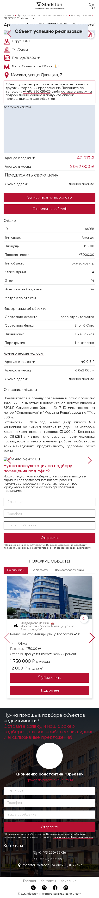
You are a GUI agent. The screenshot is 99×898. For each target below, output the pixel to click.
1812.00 (88, 246)
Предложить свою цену (31, 175)
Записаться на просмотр (49, 197)
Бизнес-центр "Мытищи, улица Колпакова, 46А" (45, 634)
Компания (68, 881)
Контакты (13, 846)
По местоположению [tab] (69, 570)
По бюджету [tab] (39, 570)
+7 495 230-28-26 (36, 91)
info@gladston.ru (52, 859)
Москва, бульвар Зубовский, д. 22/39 (52, 865)
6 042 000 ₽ (81, 166)
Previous (10, 33)
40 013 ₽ (85, 158)
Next (89, 33)
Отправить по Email (49, 209)
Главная (29, 881)
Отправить (49, 538)
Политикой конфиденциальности (71, 548)
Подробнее (50, 690)
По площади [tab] (15, 570)
